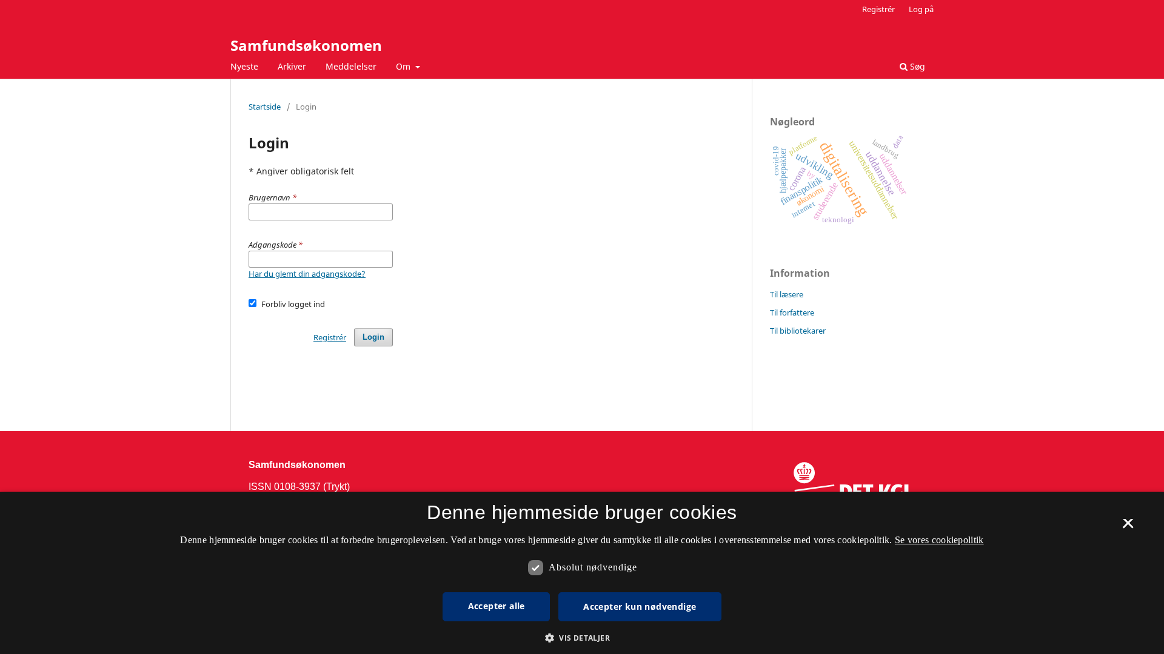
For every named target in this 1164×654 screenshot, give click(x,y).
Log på (921, 9)
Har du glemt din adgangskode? (307, 273)
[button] (582, 638)
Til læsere (786, 294)
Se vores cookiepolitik (939, 540)
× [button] (1128, 527)
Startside (265, 106)
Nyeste (244, 66)
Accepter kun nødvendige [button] (639, 606)
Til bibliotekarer (798, 330)
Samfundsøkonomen (306, 45)
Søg (916, 66)
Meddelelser (351, 66)
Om (404, 66)
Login (373, 337)
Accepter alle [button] (496, 606)
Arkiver (292, 66)
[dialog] (582, 573)
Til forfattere (792, 312)
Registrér (878, 9)
